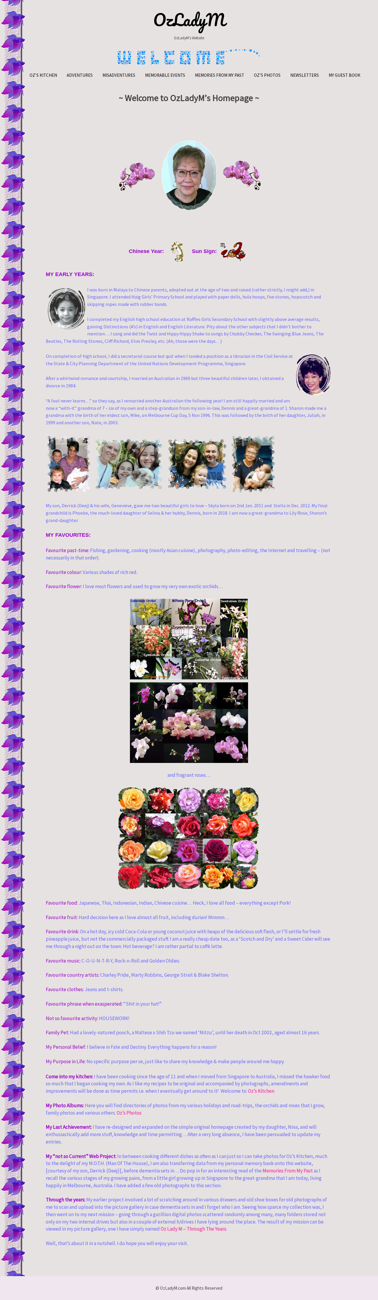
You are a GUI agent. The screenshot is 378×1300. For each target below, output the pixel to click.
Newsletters (304, 75)
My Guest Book (344, 75)
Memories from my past (219, 75)
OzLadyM (189, 19)
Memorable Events (165, 75)
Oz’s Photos (267, 75)
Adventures (80, 75)
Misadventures (118, 75)
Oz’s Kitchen (43, 75)
